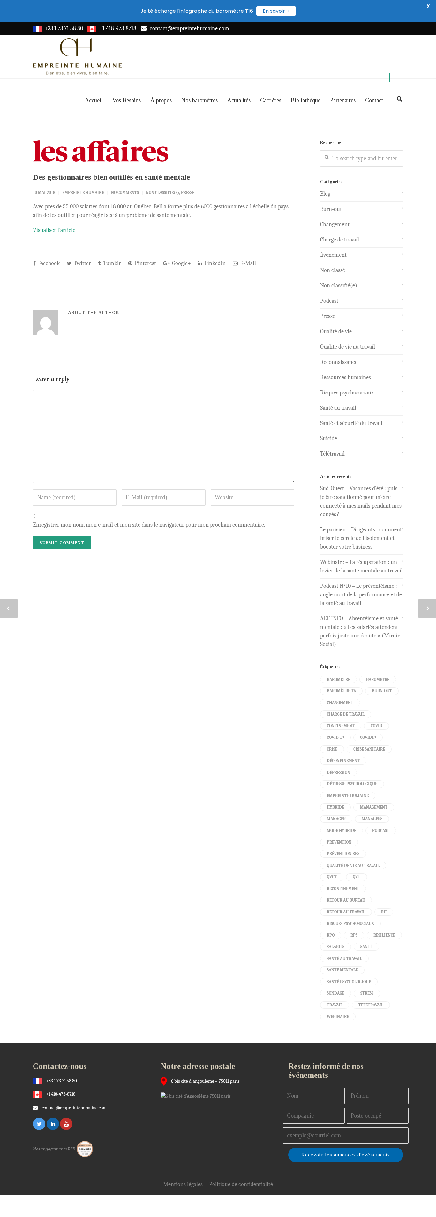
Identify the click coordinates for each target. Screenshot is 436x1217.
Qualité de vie (336, 331)
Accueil (94, 100)
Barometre (338, 679)
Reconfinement (343, 888)
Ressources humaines (345, 377)
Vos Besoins (126, 100)
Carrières (270, 100)
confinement (341, 726)
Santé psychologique (349, 981)
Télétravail (332, 453)
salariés (335, 946)
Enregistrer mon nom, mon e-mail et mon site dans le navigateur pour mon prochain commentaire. (149, 525)
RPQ (331, 935)
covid (376, 726)
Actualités (239, 100)
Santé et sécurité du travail (351, 423)
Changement (335, 224)
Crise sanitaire (369, 749)
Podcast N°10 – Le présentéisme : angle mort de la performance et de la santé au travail (361, 595)
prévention (339, 842)
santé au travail (344, 958)
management (373, 807)
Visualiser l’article (54, 230)
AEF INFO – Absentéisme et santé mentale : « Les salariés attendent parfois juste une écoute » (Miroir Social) (360, 631)
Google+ (181, 263)
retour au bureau (346, 900)
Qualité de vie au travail (347, 346)
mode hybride (341, 830)
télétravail (370, 1005)
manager (336, 819)
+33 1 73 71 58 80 (64, 28)
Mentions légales (183, 1184)
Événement (333, 255)
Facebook (48, 263)
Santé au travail (338, 408)
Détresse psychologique (352, 783)
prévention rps (343, 853)
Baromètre (377, 679)
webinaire (338, 1016)
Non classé (332, 270)
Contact (374, 100)
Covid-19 (335, 737)
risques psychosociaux (350, 923)
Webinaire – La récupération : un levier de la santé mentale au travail (361, 566)
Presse (187, 192)
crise (332, 749)
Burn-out (331, 209)
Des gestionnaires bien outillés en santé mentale (111, 177)
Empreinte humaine (348, 795)
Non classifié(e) (162, 192)
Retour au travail (346, 912)
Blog (325, 194)
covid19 (368, 737)
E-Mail (247, 263)
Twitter (81, 263)
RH (384, 912)
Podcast (329, 301)
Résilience (384, 935)
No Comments (125, 192)
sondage (335, 993)
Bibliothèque (305, 100)
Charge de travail (339, 239)
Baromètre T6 (341, 690)
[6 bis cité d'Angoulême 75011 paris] (197, 1095)
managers (372, 819)
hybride (335, 807)
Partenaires (343, 100)
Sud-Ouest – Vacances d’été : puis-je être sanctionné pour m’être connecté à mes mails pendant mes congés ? (361, 501)
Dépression (338, 772)
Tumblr (111, 263)
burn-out (382, 690)
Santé (366, 946)
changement (340, 702)
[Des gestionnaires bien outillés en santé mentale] (163, 151)
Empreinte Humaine (83, 192)
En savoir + (276, 11)
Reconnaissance (338, 362)
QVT (356, 877)
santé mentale (342, 970)
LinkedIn (214, 263)
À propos (161, 100)
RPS (353, 935)
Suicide (328, 438)
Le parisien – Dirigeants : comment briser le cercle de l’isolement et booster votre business (361, 538)
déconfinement (343, 760)
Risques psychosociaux (347, 392)
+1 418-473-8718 (117, 28)
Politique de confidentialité (241, 1184)
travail (334, 1005)
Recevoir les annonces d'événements (345, 1154)
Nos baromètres (199, 100)
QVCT (332, 877)
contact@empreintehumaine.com (189, 28)
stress (366, 993)
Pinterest (144, 263)
